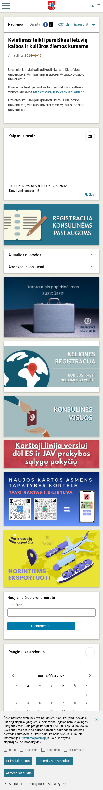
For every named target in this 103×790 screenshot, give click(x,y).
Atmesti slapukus (19, 773)
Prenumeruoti (41, 626)
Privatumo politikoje (33, 738)
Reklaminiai (76, 750)
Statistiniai (54, 750)
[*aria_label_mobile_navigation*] (6, 6)
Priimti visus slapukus (54, 761)
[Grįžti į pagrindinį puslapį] (52, 5)
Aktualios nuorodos (24, 255)
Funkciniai (31, 750)
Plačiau (89, 194)
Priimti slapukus (18, 761)
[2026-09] (89, 676)
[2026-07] (13, 676)
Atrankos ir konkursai (26, 267)
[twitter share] (51, 24)
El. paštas (14, 605)
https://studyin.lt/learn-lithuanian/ (58, 92)
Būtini (13, 750)
